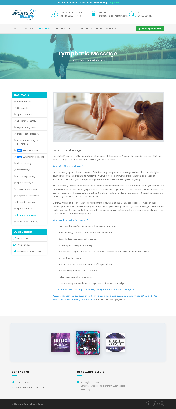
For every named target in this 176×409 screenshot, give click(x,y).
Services (42, 28)
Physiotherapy (24, 101)
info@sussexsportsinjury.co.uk (110, 299)
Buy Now (114, 2)
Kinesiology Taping (26, 176)
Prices (99, 28)
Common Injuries (62, 28)
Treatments (76, 60)
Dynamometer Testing (33, 156)
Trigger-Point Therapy (28, 189)
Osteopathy (23, 107)
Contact (111, 28)
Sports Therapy (24, 114)
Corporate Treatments (28, 195)
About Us (27, 28)
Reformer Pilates (31, 150)
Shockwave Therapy (26, 120)
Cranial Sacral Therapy (27, 221)
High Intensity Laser (26, 127)
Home (16, 28)
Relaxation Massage (26, 202)
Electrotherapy (24, 163)
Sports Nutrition (24, 208)
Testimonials (85, 28)
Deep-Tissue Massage (28, 133)
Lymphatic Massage (95, 60)
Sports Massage (25, 182)
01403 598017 (23, 382)
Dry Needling (23, 169)
